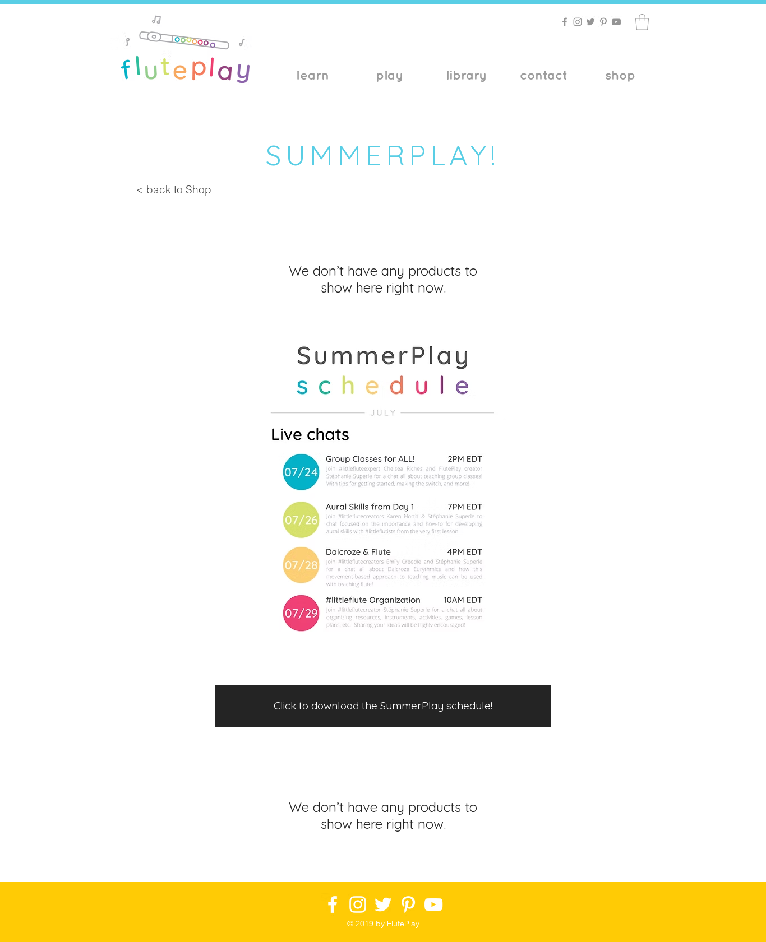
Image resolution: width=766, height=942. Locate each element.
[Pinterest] (603, 21)
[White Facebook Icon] (332, 904)
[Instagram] (577, 21)
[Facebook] (564, 21)
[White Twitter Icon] (383, 904)
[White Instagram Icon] (358, 904)
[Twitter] (590, 21)
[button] (642, 22)
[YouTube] (616, 21)
